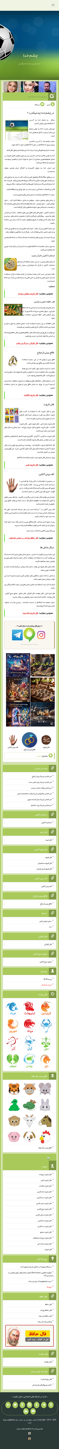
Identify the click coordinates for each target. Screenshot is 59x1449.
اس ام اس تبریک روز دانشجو (41, 805)
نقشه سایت (20, 1429)
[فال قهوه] (42, 690)
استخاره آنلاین (46, 822)
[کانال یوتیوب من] (33, 1411)
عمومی (39, 756)
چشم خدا (30, 55)
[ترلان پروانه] (30, 87)
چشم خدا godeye (37, 96)
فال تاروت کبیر (46, 1180)
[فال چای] (42, 715)
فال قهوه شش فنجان (44, 869)
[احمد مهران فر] (47, 87)
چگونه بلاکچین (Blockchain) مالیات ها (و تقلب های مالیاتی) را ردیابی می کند (31, 1274)
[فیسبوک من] (36, 1405)
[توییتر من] (15, 1405)
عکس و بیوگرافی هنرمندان (42, 1385)
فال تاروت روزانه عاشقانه (42, 1238)
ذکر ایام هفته (30, 203)
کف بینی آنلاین (46, 530)
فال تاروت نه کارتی (45, 1220)
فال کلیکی (48, 944)
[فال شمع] (18, 690)
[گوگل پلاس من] (8, 1405)
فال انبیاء (48, 840)
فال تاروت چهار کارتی (44, 1203)
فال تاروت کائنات (45, 1186)
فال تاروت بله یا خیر (44, 1243)
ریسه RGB (48, 979)
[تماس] (22, 1405)
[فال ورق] (18, 715)
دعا (46, 207)
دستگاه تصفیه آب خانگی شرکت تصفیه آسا (36, 1267)
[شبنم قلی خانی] (12, 87)
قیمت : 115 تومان (29, 1159)
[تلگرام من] (44, 1405)
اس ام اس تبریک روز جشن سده (40, 782)
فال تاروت (41, 457)
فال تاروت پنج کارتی (44, 1209)
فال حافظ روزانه (12, 332)
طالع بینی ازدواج (24, 384)
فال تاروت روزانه (45, 1174)
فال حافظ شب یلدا (45, 1316)
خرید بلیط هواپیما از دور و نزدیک (40, 1281)
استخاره (52, 286)
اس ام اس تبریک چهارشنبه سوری (39, 799)
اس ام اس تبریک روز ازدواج (42, 776)
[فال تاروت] (42, 666)
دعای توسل (40, 203)
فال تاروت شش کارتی (44, 1215)
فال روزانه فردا (46, 1379)
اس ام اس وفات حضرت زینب (41, 788)
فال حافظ (29, 332)
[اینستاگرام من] (29, 1405)
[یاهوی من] (51, 1405)
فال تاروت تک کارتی (44, 1192)
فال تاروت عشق (46, 1232)
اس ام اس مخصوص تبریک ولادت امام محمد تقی (34, 793)
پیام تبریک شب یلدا (45, 1321)
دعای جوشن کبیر (45, 921)
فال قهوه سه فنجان (45, 863)
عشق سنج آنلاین (46, 962)
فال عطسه (48, 1362)
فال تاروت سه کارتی (44, 1197)
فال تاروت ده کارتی (45, 1226)
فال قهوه (48, 857)
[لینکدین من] (26, 1411)
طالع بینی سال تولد (45, 1148)
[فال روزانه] (18, 666)
